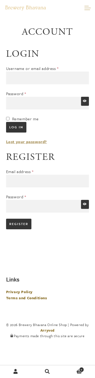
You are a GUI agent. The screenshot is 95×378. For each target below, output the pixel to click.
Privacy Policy (19, 292)
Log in (16, 127)
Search (47, 371)
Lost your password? (26, 141)
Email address (28, 171)
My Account (16, 371)
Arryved (47, 330)
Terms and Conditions (26, 298)
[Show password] (85, 101)
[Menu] (87, 8)
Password (24, 93)
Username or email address (40, 68)
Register (18, 224)
